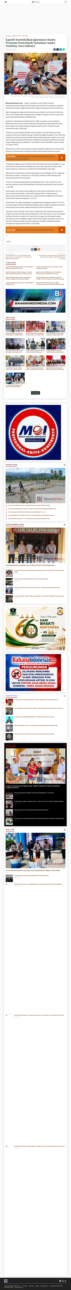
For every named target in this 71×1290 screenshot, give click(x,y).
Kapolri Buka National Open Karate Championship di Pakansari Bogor (20, 283)
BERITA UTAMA (9, 50)
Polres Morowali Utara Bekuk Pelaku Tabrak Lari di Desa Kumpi (31, 579)
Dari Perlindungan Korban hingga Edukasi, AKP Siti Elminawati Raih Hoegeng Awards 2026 (38, 708)
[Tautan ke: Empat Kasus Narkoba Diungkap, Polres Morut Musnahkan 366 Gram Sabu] (9, 795)
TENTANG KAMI (8, 1287)
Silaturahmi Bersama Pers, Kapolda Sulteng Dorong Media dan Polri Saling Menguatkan (37, 884)
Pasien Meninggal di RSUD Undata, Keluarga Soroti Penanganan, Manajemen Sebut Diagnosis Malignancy (35, 351)
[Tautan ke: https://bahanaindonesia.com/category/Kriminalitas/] (65, 525)
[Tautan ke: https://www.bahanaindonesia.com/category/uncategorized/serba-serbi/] (65, 830)
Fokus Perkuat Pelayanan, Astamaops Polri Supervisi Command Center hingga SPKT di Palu (39, 1015)
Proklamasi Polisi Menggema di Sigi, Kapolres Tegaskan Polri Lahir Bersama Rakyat (15, 334)
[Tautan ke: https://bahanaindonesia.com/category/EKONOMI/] (65, 465)
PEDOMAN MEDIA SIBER (56, 1286)
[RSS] (38, 249)
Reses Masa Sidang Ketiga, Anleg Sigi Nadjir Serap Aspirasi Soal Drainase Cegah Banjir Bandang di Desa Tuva (15, 351)
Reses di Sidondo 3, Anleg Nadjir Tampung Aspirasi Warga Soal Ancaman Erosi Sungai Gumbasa (55, 334)
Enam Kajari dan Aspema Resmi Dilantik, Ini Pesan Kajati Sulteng (31, 875)
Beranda (24, 1286)
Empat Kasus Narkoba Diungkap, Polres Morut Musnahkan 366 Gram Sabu (34, 792)
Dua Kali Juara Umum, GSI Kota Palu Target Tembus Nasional (14, 368)
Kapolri (8, 241)
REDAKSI (31, 1286)
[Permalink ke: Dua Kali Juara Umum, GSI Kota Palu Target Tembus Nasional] (15, 361)
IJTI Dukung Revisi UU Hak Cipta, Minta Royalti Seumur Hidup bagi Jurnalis (34, 734)
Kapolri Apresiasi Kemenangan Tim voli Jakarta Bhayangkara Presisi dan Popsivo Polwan (48, 272)
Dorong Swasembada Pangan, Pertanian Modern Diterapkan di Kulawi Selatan (29, 505)
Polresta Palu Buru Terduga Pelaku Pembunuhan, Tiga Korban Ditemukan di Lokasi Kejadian (39, 596)
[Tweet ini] (57, 49)
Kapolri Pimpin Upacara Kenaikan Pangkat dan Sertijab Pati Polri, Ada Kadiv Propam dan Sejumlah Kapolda (50, 278)
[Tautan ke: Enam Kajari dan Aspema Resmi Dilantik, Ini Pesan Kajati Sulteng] (9, 878)
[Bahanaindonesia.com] (36, 2)
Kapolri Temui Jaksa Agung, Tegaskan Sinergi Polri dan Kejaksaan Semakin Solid (35, 725)
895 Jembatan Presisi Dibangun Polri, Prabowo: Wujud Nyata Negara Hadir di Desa (36, 699)
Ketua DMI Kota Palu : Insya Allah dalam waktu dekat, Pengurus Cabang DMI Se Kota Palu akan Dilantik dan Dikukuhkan (19, 256)
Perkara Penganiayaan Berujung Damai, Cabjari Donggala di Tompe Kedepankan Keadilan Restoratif (35, 368)
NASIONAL (15, 50)
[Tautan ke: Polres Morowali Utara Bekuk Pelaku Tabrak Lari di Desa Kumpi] (9, 581)
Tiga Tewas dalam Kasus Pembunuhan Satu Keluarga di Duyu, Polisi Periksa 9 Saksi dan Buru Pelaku (39, 571)
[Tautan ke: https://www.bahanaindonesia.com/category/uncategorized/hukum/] (65, 745)
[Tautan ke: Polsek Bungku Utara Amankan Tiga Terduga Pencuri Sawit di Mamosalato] (35, 545)
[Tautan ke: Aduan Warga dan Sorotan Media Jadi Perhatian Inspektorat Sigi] (9, 812)
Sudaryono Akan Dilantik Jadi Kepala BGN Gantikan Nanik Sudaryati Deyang (34, 716)
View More (35, 393)
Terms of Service (19, 1287)
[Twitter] (35, 249)
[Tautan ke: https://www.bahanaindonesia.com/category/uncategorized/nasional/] (65, 696)
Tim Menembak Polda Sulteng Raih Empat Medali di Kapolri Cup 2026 (27, 512)
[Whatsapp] (63, 49)
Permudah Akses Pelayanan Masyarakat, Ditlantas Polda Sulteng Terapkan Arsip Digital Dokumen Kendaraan (51, 256)
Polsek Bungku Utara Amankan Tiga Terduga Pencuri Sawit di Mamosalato (30, 565)
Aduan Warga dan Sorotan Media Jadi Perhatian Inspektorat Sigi (31, 810)
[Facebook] (32, 249)
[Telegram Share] (60, 49)
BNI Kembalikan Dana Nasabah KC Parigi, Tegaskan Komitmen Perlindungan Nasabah (31, 515)
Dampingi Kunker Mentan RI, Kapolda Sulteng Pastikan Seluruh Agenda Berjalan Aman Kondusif (55, 351)
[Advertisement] (35, 18)
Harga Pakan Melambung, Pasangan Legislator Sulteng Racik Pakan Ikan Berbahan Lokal (32, 508)
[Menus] (5, 2)
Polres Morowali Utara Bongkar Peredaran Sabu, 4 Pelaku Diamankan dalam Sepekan (37, 587)
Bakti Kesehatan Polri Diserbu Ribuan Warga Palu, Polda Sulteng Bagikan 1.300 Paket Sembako (55, 368)
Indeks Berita (44, 1286)
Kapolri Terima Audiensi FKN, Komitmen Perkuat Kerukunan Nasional (49, 267)
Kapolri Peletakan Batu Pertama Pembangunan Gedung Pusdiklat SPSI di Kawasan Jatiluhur (18, 278)
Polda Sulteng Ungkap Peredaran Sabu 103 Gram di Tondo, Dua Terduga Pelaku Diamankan (38, 801)
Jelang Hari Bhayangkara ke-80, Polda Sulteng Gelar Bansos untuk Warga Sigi (29, 518)
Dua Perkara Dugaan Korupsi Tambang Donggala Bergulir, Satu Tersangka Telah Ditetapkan (39, 818)
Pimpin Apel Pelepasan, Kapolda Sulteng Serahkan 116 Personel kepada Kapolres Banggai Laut (39, 1146)
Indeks (37, 1286)
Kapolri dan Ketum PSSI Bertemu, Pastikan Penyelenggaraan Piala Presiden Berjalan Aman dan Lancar (50, 283)
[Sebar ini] (54, 49)
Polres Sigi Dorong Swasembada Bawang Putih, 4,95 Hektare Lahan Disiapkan (35, 334)
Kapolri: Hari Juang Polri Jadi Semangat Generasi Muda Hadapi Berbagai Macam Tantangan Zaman (19, 272)
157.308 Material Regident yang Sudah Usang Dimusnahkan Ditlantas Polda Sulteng (14, 385)
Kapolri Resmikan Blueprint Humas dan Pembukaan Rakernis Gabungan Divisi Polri (19, 267)
